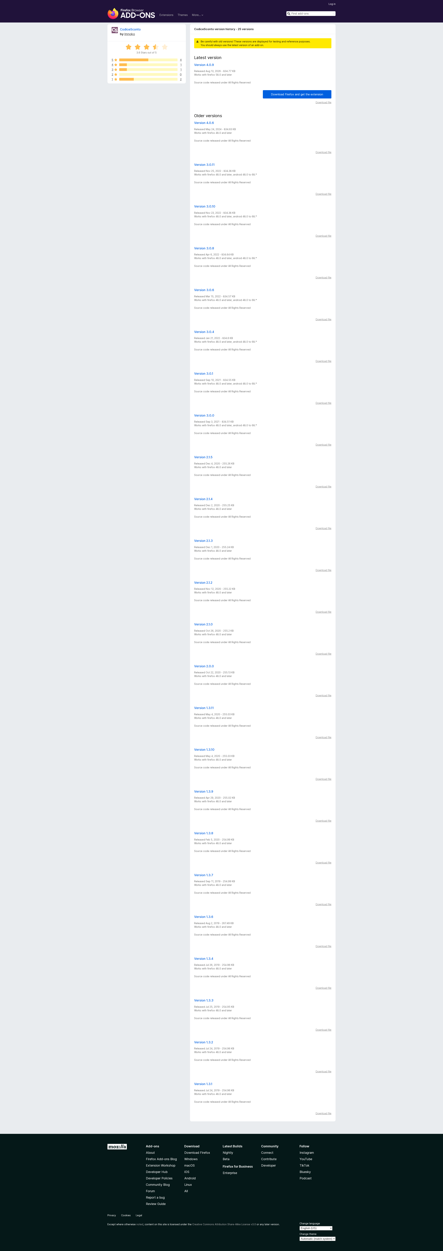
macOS (189, 1165)
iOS (186, 1172)
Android (190, 1178)
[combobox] (311, 13)
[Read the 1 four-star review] (148, 64)
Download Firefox (197, 1152)
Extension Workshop (160, 1165)
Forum (150, 1191)
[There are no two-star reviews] (148, 74)
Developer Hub (157, 1172)
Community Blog (158, 1184)
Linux (188, 1184)
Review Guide (156, 1204)
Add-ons (152, 1146)
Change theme (308, 1233)
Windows (191, 1159)
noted (139, 1224)
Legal (139, 1215)
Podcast (306, 1178)
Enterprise (230, 1173)
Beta (226, 1159)
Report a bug (155, 1197)
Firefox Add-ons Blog (161, 1159)
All (186, 1191)
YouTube (306, 1159)
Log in (332, 3)
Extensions (166, 15)
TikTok (304, 1165)
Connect (267, 1152)
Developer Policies (159, 1178)
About (150, 1152)
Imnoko (129, 34)
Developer (268, 1165)
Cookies (126, 1215)
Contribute (269, 1159)
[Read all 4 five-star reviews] (148, 59)
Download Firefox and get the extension (297, 94)
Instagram (307, 1152)
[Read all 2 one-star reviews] (148, 79)
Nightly (228, 1152)
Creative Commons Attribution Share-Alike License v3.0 (224, 1224)
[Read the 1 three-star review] (148, 69)
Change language (310, 1223)
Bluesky (305, 1172)
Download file (323, 102)
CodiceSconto (130, 29)
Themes (183, 15)
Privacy (111, 1215)
